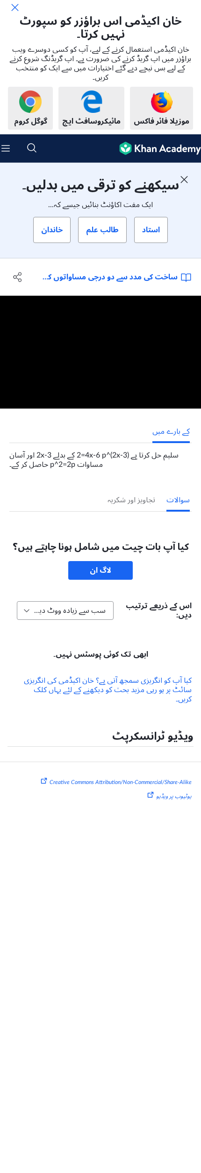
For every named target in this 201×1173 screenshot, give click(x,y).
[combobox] (65, 610)
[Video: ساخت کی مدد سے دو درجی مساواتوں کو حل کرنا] (100, 352)
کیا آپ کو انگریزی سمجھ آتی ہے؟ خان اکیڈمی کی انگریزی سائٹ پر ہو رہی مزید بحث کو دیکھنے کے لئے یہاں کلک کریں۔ (108, 690)
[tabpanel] (100, 456)
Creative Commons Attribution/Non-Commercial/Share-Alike (121, 782)
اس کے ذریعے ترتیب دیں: (159, 610)
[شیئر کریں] (17, 277)
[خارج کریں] (14, 7)
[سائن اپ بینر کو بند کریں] (184, 179)
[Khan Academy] (156, 148)
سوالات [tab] (178, 500)
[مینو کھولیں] (5, 148)
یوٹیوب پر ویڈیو (174, 796)
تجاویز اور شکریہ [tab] (131, 500)
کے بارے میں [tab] (171, 431)
